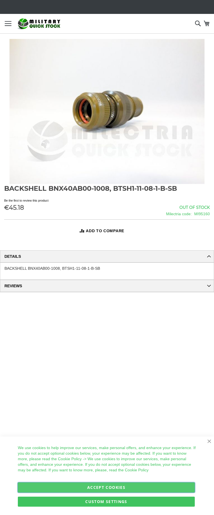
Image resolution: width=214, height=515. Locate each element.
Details (12, 256)
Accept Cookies (106, 487)
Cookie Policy (70, 459)
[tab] (107, 256)
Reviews (13, 286)
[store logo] (39, 24)
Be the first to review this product (26, 200)
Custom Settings (106, 501)
